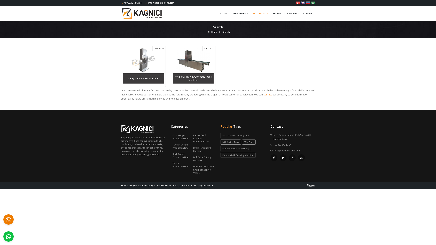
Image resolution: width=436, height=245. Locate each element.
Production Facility (285, 13)
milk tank (249, 142)
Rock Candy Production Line (181, 155)
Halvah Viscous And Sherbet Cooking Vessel (203, 169)
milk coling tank (230, 142)
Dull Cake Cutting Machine (202, 159)
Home (223, 13)
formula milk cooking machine (238, 155)
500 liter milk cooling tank (235, 135)
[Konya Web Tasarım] (311, 185)
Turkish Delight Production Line (181, 146)
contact (267, 94)
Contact (309, 13)
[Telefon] (8, 219)
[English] (303, 2)
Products (259, 13)
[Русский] (308, 2)
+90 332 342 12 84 (132, 2)
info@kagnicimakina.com (161, 2)
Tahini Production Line (181, 165)
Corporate (238, 13)
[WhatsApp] (8, 236)
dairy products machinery (235, 148)
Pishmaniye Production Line (181, 137)
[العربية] (313, 2)
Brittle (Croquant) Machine (202, 149)
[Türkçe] (298, 2)
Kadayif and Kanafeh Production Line (201, 138)
